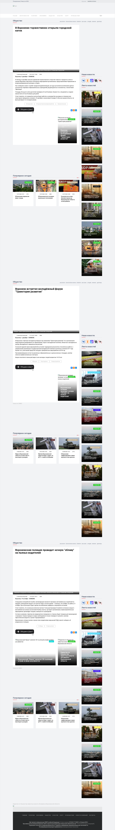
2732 (96, 231)
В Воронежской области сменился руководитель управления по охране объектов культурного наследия (91, 419)
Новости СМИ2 (17, 403)
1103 (96, 136)
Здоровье (99, 21)
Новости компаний (82, 815)
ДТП (99, 130)
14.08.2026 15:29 (89, 397)
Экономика (43, 15)
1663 (73, 194)
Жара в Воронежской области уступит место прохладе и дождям (90, 438)
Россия (15, 15)
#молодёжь (44, 361)
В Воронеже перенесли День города (90, 234)
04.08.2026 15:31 (89, 98)
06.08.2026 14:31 (43, 451)
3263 (27, 451)
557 (96, 98)
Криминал (74, 182)
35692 (96, 210)
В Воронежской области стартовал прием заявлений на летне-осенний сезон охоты (90, 214)
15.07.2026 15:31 (89, 231)
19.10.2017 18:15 (66, 383)
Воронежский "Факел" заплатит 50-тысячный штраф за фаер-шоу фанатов (35, 660)
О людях (89, 21)
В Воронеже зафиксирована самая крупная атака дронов (45, 455)
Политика (34, 15)
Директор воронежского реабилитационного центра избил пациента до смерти (68, 199)
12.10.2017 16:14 (23, 656)
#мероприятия (55, 361)
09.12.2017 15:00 (33, 74)
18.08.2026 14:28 (89, 377)
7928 (30, 656)
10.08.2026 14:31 (89, 435)
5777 (96, 471)
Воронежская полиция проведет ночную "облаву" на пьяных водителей (67, 392)
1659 (96, 397)
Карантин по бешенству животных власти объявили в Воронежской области (67, 656)
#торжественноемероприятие (45, 104)
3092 (96, 265)
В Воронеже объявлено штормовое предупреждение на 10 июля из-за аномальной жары (90, 270)
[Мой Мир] (76, 110)
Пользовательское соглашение (85, 823)
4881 (96, 529)
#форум (34, 361)
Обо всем (84, 21)
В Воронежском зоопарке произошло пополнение (23, 197)
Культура (60, 15)
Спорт (67, 15)
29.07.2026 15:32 (89, 136)
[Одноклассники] (74, 110)
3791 (96, 155)
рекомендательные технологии (70, 826)
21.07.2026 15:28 (66, 194)
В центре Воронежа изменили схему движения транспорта (91, 401)
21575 (96, 414)
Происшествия (75, 15)
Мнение (94, 21)
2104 (50, 194)
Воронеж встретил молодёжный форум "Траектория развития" (66, 134)
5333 (63, 649)
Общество (52, 15)
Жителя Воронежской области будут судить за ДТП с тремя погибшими (90, 140)
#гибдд (40, 626)
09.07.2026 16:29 (89, 265)
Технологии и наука (71, 21)
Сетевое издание (64, 822)
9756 (63, 127)
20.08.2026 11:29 (66, 451)
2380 (27, 194)
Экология (62, 21)
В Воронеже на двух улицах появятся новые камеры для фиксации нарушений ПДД (91, 381)
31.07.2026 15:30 (89, 118)
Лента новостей (24, 15)
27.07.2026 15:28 (89, 155)
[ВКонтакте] (72, 110)
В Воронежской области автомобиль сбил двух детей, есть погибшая (68, 455)
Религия (79, 21)
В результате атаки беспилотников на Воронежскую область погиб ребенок (45, 199)
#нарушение (50, 626)
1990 (73, 451)
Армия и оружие (49, 182)
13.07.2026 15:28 (20, 194)
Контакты (92, 815)
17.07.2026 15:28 (89, 210)
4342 (96, 435)
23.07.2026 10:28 (43, 194)
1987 (96, 377)
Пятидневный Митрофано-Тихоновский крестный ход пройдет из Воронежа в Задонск (91, 101)
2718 (50, 451)
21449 (96, 491)
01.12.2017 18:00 (66, 125)
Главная (24, 815)
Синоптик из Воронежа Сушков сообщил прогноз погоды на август (91, 121)
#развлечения (62, 104)
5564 (63, 384)
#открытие (29, 104)
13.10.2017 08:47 (66, 647)
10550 (96, 118)
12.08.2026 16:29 (89, 414)
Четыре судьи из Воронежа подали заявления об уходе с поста (91, 159)
